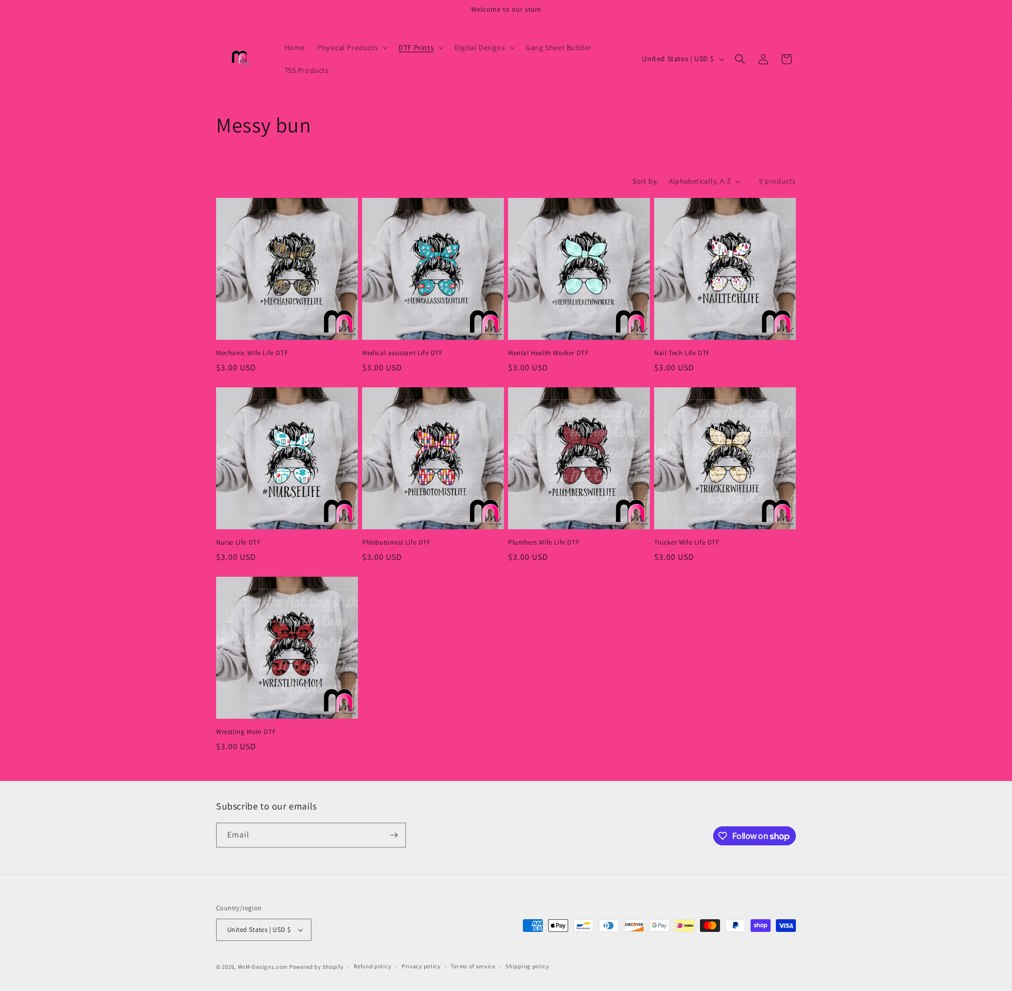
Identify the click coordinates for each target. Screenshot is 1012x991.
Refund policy (372, 966)
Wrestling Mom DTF (246, 732)
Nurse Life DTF (238, 542)
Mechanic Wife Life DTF (252, 353)
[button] (351, 47)
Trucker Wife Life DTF (686, 542)
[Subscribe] (393, 835)
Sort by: (645, 181)
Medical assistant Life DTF (402, 353)
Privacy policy (421, 966)
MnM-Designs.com (263, 966)
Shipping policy (527, 966)
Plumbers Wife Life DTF (543, 542)
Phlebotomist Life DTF (396, 542)
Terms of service (473, 966)
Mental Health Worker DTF (548, 353)
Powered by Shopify (316, 966)
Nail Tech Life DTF (682, 353)
